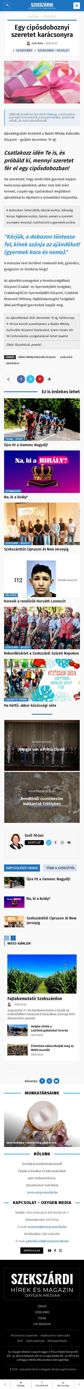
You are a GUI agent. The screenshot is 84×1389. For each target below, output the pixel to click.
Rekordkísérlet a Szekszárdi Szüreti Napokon (41, 653)
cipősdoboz (12, 363)
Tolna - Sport (14, 439)
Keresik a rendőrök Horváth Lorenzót (35, 601)
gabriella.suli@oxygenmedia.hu (47, 1241)
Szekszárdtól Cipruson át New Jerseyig (36, 549)
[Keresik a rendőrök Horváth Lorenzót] (42, 576)
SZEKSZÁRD (49, 16)
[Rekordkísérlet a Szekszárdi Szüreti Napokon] (42, 628)
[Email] (49, 842)
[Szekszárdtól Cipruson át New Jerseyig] (42, 524)
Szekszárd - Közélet (53, 50)
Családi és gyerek (16, 699)
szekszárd (66, 357)
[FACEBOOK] (55, 1250)
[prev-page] (6, 938)
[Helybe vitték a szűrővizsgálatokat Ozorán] (17, 1030)
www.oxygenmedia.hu (42, 1192)
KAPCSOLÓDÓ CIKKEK (22, 868)
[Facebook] (21, 379)
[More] (49, 379)
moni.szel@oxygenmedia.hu (47, 1227)
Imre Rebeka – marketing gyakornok (32, 1143)
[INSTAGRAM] (60, 1250)
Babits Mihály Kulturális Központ (37, 357)
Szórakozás (12, 491)
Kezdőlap (33, 16)
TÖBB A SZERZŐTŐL (60, 868)
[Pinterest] (40, 379)
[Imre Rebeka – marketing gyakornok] (42, 1123)
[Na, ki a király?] (42, 471)
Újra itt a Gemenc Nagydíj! (26, 445)
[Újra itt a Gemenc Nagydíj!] (42, 419)
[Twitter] (30, 379)
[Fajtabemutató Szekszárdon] (42, 973)
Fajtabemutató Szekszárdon (34, 998)
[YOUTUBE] (49, 1250)
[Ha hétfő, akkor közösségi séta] (42, 680)
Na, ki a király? (16, 497)
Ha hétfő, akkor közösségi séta (30, 705)
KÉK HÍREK (11, 595)
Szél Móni (34, 835)
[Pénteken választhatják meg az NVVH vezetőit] (17, 1050)
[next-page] (13, 938)
